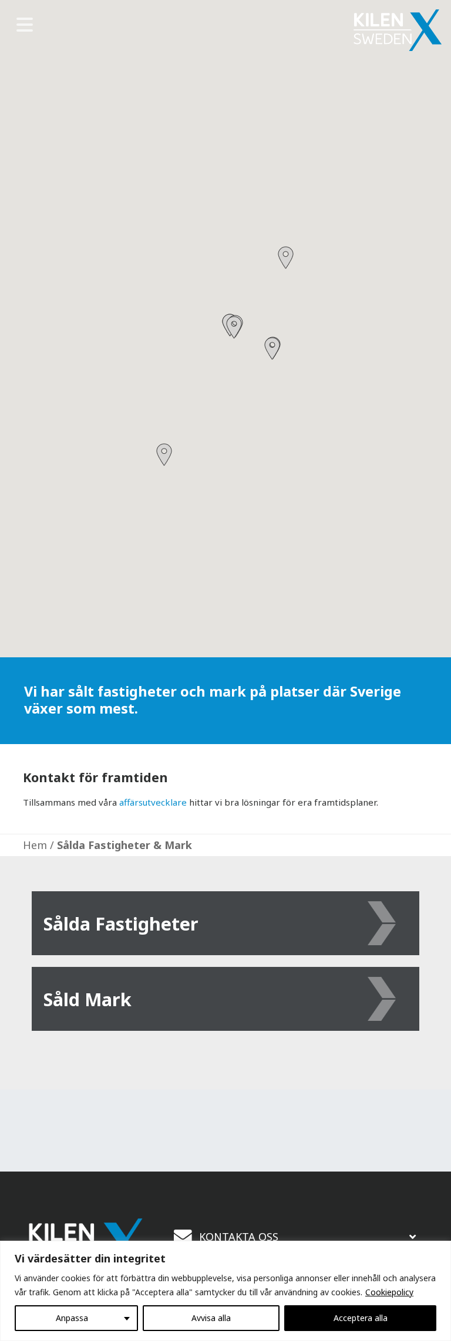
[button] (164, 455)
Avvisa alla (211, 1317)
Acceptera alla (361, 1317)
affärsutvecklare (153, 802)
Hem (35, 845)
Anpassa (72, 1317)
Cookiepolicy (389, 1292)
